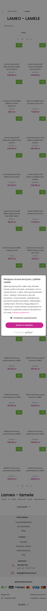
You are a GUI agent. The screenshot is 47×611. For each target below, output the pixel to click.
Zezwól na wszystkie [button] (24, 325)
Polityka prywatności (20, 312)
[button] (23, 318)
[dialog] (23, 305)
